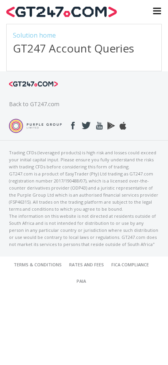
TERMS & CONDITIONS (38, 264)
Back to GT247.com (34, 104)
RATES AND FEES (86, 264)
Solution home (34, 35)
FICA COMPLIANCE (130, 264)
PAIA (81, 281)
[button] (157, 12)
